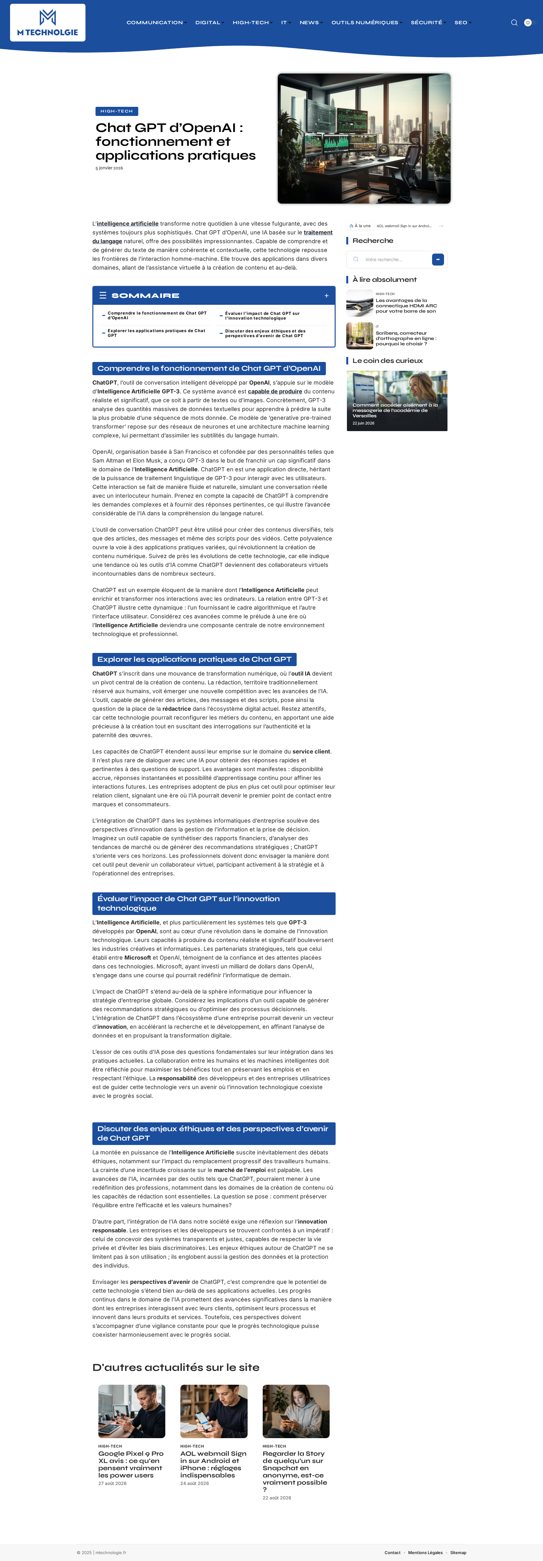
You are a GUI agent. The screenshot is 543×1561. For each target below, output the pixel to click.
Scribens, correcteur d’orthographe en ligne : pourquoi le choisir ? (406, 338)
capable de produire (275, 391)
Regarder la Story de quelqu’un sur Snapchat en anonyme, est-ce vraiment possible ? (295, 1472)
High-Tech (117, 111)
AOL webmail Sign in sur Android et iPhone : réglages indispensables (213, 1464)
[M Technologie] (47, 23)
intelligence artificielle (128, 223)
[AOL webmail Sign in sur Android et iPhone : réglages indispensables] (213, 1411)
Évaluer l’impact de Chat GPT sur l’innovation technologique (262, 315)
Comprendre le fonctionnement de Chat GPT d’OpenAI (157, 315)
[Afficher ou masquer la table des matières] (254, 295)
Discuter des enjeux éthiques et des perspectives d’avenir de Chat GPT (265, 333)
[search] (514, 22)
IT (377, 326)
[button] (441, 226)
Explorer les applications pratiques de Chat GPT (156, 333)
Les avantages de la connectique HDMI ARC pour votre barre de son (406, 306)
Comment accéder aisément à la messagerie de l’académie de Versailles (395, 410)
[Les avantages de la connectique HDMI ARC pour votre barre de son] (359, 303)
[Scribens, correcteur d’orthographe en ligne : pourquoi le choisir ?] (359, 335)
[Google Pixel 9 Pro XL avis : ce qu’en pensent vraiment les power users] (131, 1411)
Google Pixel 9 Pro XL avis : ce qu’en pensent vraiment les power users (131, 1464)
